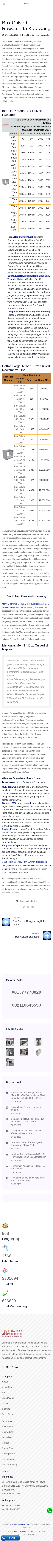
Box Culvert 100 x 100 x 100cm (19, 429)
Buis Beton (7, 1426)
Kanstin (5, 1443)
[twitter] (24, 907)
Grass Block (8, 1437)
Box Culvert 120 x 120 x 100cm (19, 439)
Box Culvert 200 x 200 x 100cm (19, 490)
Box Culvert (7, 1432)
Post (4, 1392)
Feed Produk (8, 1414)
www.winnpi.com (26, 1531)
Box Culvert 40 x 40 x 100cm (19, 388)
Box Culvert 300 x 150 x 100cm (19, 520)
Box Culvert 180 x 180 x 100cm (19, 480)
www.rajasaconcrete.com (19, 1524)
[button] (47, 3)
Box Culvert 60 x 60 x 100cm (19, 409)
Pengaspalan (8, 1459)
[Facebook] (19, 907)
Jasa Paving (8, 1398)
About (5, 1382)
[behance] (33, 907)
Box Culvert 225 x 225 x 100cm (19, 510)
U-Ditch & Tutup (9, 1464)
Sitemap (6, 1409)
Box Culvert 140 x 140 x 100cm (19, 449)
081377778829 (26, 992)
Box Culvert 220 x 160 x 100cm (19, 500)
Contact (6, 1403)
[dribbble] (28, 907)
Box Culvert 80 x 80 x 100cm (19, 419)
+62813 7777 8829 (11, 1505)
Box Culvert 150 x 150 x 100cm (19, 459)
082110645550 (26, 1005)
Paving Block (8, 1453)
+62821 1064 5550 (11, 1509)
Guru (16, 1531)
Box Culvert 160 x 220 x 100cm (19, 470)
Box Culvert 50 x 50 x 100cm (19, 398)
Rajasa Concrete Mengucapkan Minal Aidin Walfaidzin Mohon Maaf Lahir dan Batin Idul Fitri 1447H (28, 1095)
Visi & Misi (7, 1387)
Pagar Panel (8, 1448)
